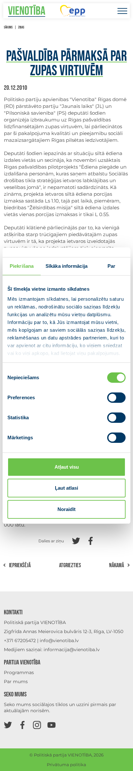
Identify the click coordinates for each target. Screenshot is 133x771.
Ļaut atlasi (66, 488)
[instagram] (37, 725)
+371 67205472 (20, 640)
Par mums (16, 681)
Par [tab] (111, 266)
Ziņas (21, 27)
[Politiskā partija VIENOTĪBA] (26, 11)
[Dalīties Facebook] (90, 540)
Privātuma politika (66, 764)
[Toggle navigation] (122, 10)
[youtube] (51, 725)
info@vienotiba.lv (59, 640)
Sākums (8, 27)
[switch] (116, 397)
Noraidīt (66, 509)
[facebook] (22, 725)
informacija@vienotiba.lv (72, 649)
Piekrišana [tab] (22, 266)
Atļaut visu (67, 467)
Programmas (19, 672)
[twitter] (8, 725)
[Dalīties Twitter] (76, 540)
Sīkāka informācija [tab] (66, 266)
